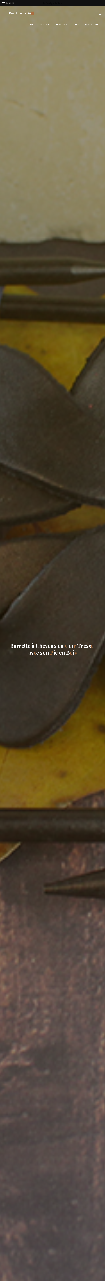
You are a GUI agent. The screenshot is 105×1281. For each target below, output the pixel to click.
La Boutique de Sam (19, 13)
